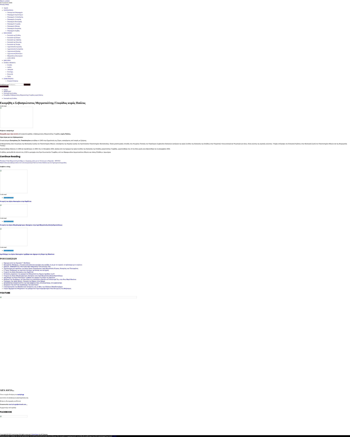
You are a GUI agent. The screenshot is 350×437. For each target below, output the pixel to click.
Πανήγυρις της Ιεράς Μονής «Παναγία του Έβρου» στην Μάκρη (24, 281)
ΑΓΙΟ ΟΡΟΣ (11, 58)
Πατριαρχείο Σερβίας (13, 31)
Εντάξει (114, 436)
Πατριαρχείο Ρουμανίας (14, 28)
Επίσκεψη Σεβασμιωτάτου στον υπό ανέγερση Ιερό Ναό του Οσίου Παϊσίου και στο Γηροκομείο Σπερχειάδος (33, 162)
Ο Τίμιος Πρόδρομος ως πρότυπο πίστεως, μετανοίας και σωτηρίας (26, 270)
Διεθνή (9, 67)
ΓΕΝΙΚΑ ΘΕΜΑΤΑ (10, 63)
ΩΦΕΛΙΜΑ (7, 60)
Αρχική (6, 8)
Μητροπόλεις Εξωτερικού (14, 56)
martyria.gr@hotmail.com (17, 404)
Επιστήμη (10, 72)
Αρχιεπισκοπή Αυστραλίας (15, 49)
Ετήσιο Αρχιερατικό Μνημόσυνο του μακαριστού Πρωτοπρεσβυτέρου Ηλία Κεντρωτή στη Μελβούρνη (37, 288)
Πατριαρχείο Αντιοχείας (14, 19)
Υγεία (9, 76)
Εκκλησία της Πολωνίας (14, 42)
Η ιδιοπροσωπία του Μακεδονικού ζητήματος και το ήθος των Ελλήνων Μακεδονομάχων (33, 287)
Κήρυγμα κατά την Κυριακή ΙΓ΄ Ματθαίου (17, 263)
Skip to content (4, 1)
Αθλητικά (10, 69)
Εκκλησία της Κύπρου (13, 38)
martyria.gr (20, 394)
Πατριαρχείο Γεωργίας (13, 24)
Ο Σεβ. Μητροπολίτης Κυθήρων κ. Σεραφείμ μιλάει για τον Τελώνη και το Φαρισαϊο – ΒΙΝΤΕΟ (30, 161)
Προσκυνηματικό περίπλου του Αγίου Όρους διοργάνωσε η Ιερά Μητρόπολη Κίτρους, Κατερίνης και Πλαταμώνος (41, 268)
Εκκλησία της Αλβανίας (14, 40)
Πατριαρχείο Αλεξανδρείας (15, 17)
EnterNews (35, 434)
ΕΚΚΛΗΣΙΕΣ (8, 33)
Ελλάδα (9, 65)
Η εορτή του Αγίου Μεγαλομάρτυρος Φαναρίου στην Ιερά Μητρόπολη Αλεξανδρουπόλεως (31, 225)
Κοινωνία (10, 74)
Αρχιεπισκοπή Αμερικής (14, 47)
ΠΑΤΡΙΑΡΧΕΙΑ (8, 10)
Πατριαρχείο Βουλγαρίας (14, 22)
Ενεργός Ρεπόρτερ (12, 81)
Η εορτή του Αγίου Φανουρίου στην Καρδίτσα (15, 201)
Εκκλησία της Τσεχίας (13, 44)
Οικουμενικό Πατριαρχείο (15, 12)
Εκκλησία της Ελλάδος (14, 35)
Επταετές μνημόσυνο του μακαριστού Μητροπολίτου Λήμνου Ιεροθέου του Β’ (29, 274)
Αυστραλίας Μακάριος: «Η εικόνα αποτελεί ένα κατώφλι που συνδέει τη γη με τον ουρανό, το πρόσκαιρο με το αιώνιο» (43, 265)
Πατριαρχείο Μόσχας (13, 26)
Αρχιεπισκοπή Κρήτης (13, 51)
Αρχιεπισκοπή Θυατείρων (14, 53)
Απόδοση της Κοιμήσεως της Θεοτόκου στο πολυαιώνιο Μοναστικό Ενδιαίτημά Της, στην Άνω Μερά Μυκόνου (40, 279)
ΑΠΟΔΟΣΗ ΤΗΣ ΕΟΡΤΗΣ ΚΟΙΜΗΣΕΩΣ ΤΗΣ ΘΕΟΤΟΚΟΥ (21, 285)
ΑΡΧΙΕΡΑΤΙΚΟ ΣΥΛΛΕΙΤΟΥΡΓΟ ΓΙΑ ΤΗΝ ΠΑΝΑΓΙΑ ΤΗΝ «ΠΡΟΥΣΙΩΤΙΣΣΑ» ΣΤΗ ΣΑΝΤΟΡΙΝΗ (33, 283)
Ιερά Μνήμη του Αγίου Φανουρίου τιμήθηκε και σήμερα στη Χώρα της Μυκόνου (27, 254)
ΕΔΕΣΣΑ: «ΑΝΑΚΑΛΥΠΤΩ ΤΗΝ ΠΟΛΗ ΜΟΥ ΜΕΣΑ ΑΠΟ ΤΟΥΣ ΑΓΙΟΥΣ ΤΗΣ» (27, 267)
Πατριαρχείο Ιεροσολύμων (15, 15)
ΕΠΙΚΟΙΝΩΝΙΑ (8, 79)
